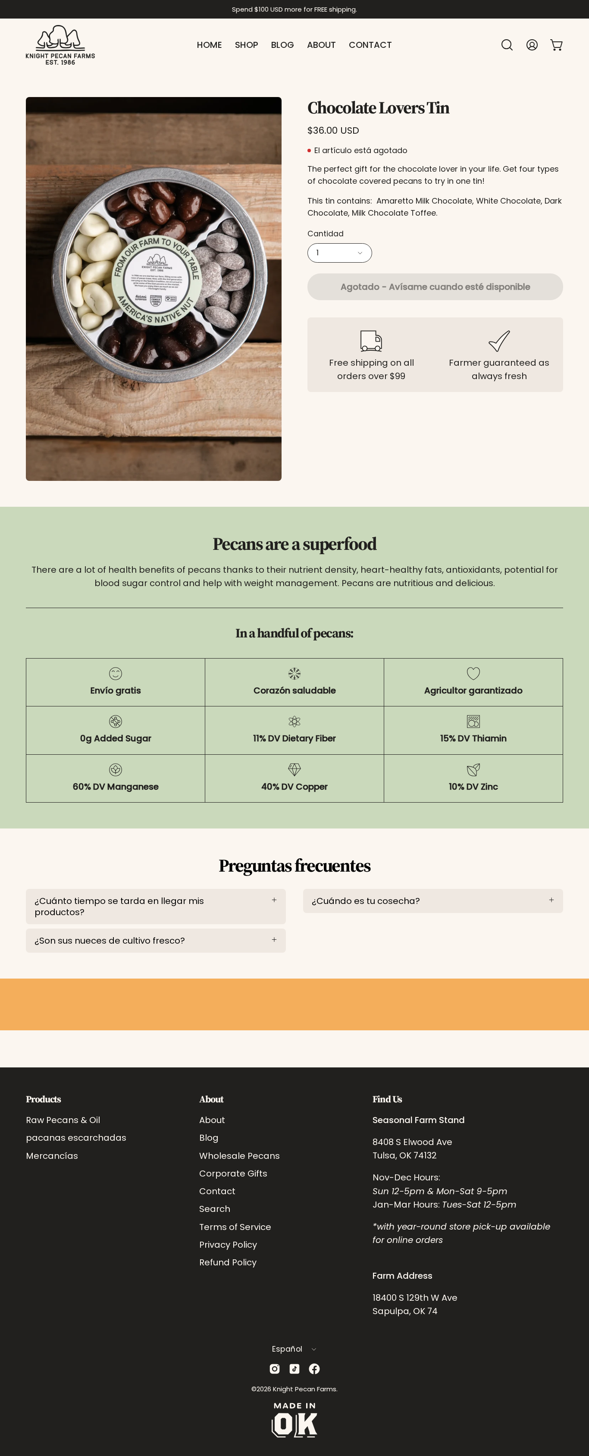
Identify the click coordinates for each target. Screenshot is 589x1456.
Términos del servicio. (346, 793)
